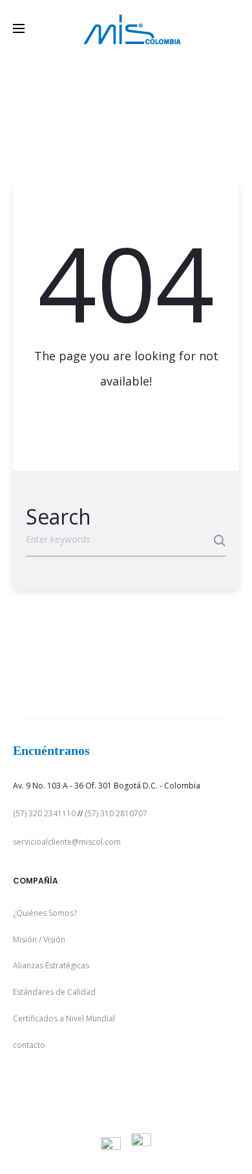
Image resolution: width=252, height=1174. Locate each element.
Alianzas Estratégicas (51, 965)
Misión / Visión (39, 939)
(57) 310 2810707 (116, 813)
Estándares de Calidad (54, 991)
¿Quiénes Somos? (45, 913)
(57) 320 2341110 (44, 813)
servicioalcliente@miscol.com (67, 841)
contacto (29, 1044)
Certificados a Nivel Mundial (64, 1018)
